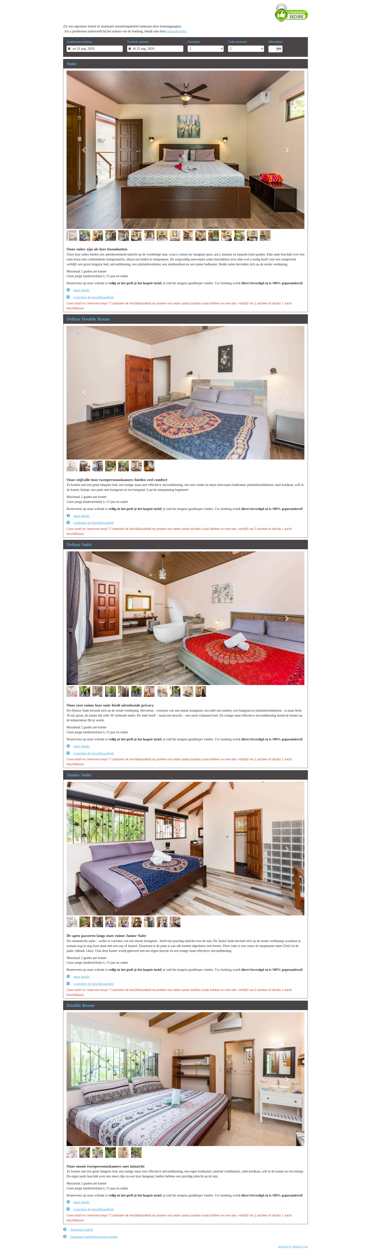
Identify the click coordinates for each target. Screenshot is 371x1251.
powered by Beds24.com (293, 1246)
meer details (81, 290)
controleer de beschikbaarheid (93, 297)
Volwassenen (237, 42)
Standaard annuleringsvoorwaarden (94, 1237)
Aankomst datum (79, 42)
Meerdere (275, 42)
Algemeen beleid (81, 1229)
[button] (84, 150)
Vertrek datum (138, 42)
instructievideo (176, 31)
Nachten (194, 42)
